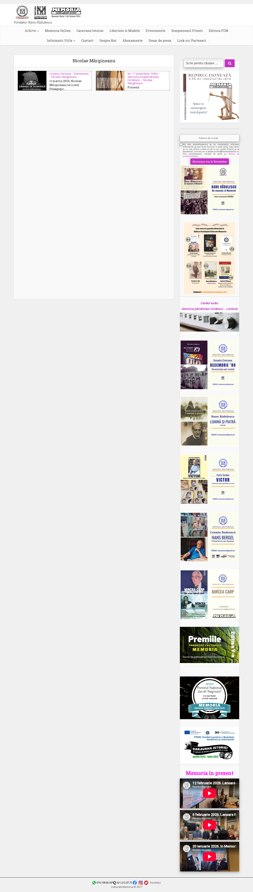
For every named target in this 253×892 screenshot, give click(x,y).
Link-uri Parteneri (191, 40)
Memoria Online (58, 30)
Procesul (133, 87)
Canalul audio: (210, 303)
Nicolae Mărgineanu (64, 77)
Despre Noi (107, 40)
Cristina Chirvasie (60, 74)
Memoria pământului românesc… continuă (210, 309)
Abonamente (132, 40)
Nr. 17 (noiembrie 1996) (142, 74)
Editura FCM (218, 30)
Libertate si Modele (125, 30)
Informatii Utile (59, 40)
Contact (87, 40)
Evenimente (155, 30)
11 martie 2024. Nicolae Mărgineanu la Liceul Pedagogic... (65, 85)
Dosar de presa (160, 40)
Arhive (30, 30)
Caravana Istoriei (90, 30)
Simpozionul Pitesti (187, 30)
